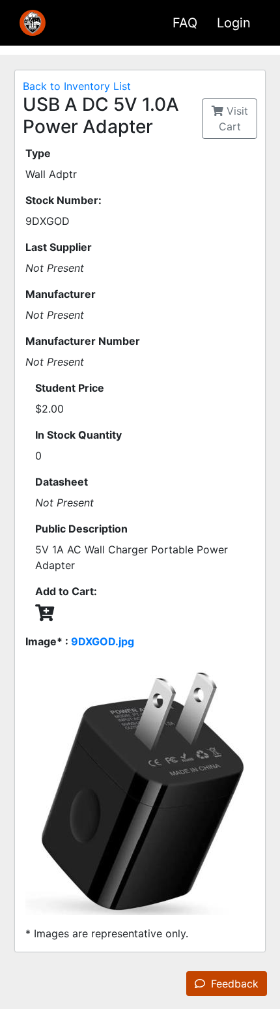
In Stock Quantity (78, 434)
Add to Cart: (66, 591)
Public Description (81, 528)
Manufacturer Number (82, 340)
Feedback (233, 983)
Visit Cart (233, 118)
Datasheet (61, 481)
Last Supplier (58, 247)
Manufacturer (60, 293)
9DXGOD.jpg (102, 641)
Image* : (79, 641)
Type (38, 153)
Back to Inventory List (77, 86)
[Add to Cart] (44, 612)
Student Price (69, 387)
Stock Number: (63, 200)
